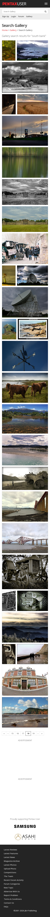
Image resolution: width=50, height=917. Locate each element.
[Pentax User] (14, 3)
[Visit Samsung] (25, 827)
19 (33, 733)
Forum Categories (12, 884)
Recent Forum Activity (14, 880)
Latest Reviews (10, 849)
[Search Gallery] (45, 11)
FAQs (6, 906)
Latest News (9, 857)
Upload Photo (10, 868)
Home (5, 30)
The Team (8, 876)
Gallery (29, 16)
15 (12, 733)
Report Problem (11, 895)
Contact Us (9, 903)
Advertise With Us (12, 891)
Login (13, 16)
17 (23, 733)
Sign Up (5, 16)
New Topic (8, 887)
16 (18, 733)
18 (28, 733)
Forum (21, 16)
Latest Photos (10, 865)
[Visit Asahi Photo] (25, 837)
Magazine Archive (12, 861)
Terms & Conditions (13, 899)
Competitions (10, 872)
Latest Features (11, 853)
